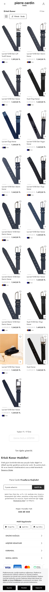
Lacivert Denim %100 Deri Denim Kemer (11, 233)
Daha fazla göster (24, 438)
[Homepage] (24, 4)
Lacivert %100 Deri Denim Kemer (36, 55)
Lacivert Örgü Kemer (9, 141)
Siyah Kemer (31, 367)
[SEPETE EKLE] (20, 49)
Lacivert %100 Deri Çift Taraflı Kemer (10, 55)
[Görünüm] (6, 16)
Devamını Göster (7, 470)
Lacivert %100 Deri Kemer (11, 99)
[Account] (44, 4)
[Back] (4, 4)
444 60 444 (24, 511)
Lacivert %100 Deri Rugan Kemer (36, 142)
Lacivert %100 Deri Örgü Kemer (35, 187)
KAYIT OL (38, 487)
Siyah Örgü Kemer (33, 99)
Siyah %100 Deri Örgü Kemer (35, 323)
